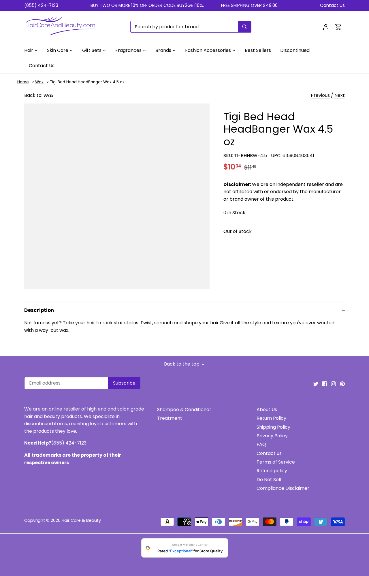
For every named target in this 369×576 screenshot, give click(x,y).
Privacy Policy (272, 435)
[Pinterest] (342, 384)
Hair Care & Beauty (81, 520)
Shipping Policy (273, 427)
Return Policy (271, 418)
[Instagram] (333, 384)
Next (339, 95)
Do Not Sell (269, 479)
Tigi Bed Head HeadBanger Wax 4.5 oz (87, 82)
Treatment (169, 418)
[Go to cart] (338, 27)
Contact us (269, 453)
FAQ (261, 444)
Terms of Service (276, 462)
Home (23, 82)
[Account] (325, 27)
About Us (267, 409)
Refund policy (272, 470)
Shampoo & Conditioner (184, 409)
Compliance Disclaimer (283, 488)
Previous (320, 95)
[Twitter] (315, 384)
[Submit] (244, 26)
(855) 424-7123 (41, 5)
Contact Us (332, 5)
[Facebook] (324, 384)
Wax (39, 82)
